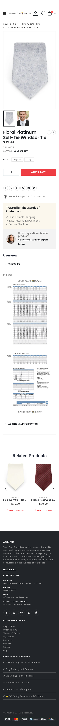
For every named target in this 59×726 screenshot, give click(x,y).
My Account (8, 636)
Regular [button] (17, 159)
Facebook (5, 188)
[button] (5, 13)
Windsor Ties (21, 151)
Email (28, 188)
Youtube (21, 613)
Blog (5, 650)
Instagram (29, 613)
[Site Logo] (20, 13)
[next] (53, 132)
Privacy (6, 647)
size (5, 159)
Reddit (34, 188)
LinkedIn (17, 188)
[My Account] (35, 13)
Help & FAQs (9, 626)
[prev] (49, 132)
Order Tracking (10, 629)
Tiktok (36, 613)
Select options (16, 510)
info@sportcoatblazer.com (15, 597)
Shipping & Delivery (12, 633)
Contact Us (8, 640)
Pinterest (22, 188)
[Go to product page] (15, 477)
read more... (9, 569)
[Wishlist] (43, 13)
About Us (7, 643)
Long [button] (29, 159)
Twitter (11, 188)
